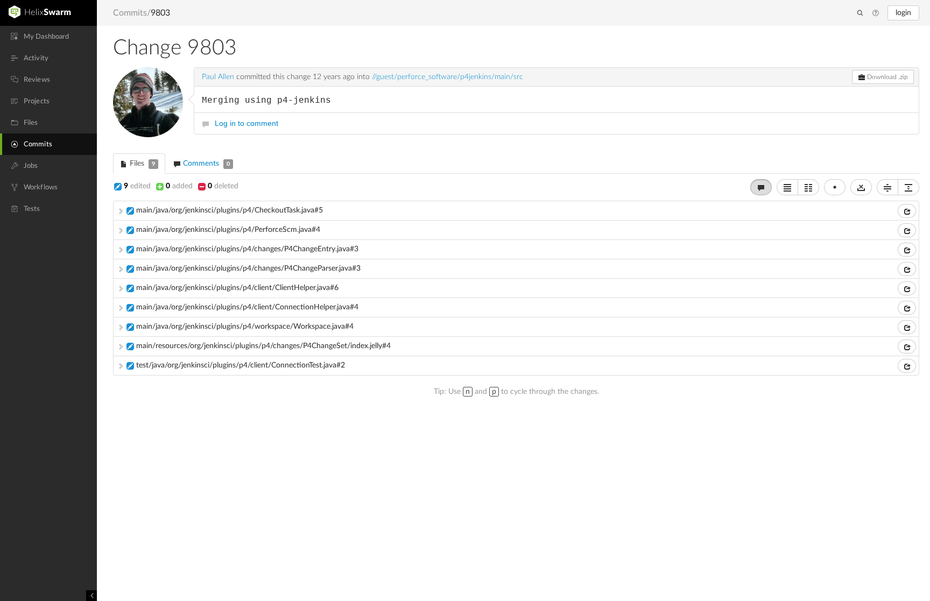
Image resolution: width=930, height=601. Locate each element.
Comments (205, 163)
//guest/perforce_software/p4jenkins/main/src (447, 77)
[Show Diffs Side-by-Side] (808, 187)
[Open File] (907, 211)
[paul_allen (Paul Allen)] (148, 102)
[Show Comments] (761, 187)
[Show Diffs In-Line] (787, 187)
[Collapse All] (887, 187)
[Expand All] (908, 187)
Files (141, 163)
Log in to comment (246, 123)
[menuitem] (48, 36)
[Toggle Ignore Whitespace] (861, 187)
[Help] (875, 13)
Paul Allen (218, 77)
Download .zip (886, 77)
